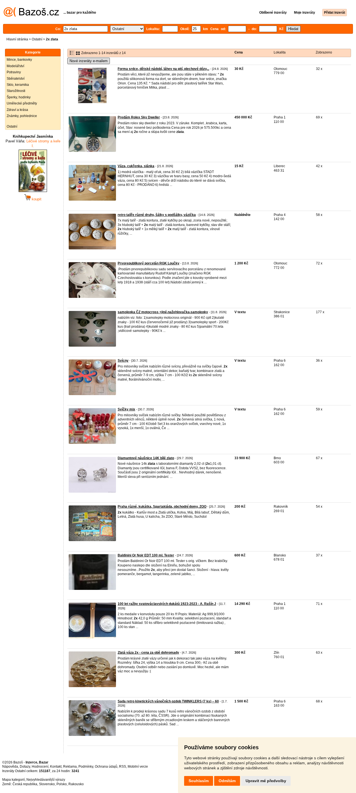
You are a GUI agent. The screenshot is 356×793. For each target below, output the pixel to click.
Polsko (61, 784)
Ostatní (37, 39)
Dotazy (25, 766)
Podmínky (85, 766)
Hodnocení (40, 766)
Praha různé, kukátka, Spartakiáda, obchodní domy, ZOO (162, 507)
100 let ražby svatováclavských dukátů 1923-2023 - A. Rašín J (167, 604)
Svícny (123, 361)
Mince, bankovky (19, 60)
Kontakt (55, 766)
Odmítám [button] (227, 781)
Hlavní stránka (17, 39)
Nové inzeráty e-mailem (89, 61)
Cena (238, 52)
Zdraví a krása (17, 110)
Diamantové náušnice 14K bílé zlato (146, 458)
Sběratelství (15, 79)
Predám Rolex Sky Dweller (139, 117)
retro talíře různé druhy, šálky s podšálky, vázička (157, 215)
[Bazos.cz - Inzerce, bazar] (31, 16)
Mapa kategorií (13, 780)
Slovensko (47, 784)
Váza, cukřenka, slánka (136, 166)
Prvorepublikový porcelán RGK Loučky (148, 263)
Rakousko (76, 784)
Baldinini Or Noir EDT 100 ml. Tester (146, 555)
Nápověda (10, 766)
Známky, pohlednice (22, 116)
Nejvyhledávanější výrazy (45, 780)
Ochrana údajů (106, 766)
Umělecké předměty (22, 103)
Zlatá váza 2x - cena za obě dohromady (148, 653)
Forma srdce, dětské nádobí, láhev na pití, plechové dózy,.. (163, 69)
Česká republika (25, 784)
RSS (122, 766)
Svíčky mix (126, 409)
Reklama (70, 766)
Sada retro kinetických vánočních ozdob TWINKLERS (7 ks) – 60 (168, 701)
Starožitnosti (16, 91)
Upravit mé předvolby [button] (266, 781)
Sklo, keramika (18, 85)
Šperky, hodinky (19, 97)
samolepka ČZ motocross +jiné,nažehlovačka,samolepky (163, 312)
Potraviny (14, 72)
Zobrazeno (324, 52)
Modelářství (15, 66)
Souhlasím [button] (199, 781)
